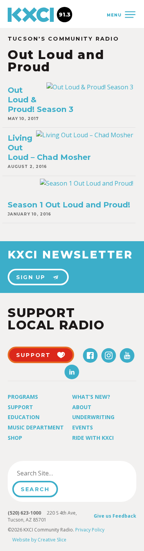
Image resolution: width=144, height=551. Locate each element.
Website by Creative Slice (39, 539)
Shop (15, 437)
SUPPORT (33, 355)
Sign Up (31, 277)
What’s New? (91, 396)
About (81, 407)
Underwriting (93, 417)
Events (82, 427)
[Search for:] (51, 473)
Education (24, 417)
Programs (23, 396)
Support (20, 407)
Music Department (36, 427)
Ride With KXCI (93, 437)
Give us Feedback (115, 516)
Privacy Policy (89, 529)
